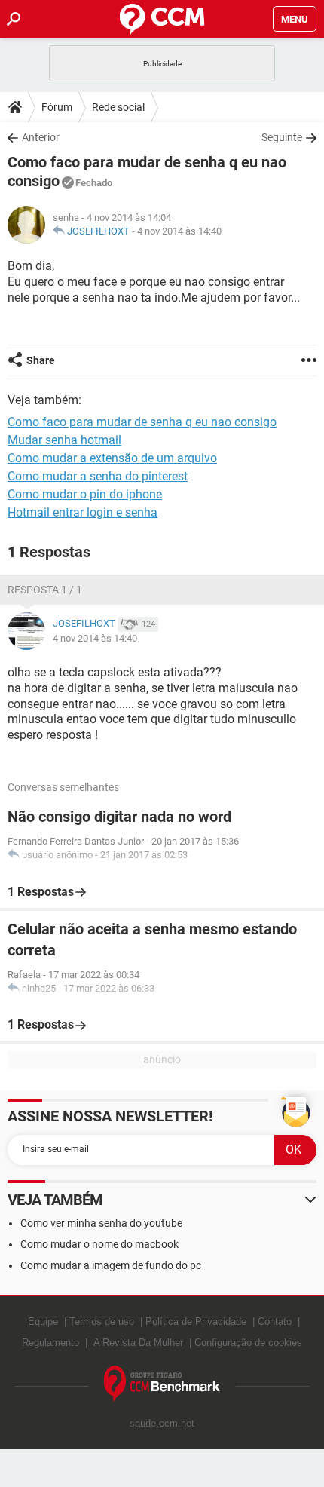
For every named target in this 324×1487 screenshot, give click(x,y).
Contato (275, 1321)
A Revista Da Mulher (138, 1342)
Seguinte (281, 137)
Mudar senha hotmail (64, 440)
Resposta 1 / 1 (45, 590)
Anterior (41, 137)
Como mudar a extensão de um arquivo (112, 458)
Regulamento (50, 1342)
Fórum (56, 107)
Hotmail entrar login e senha (82, 512)
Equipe (43, 1321)
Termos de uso (101, 1321)
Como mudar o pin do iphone (85, 494)
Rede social (118, 107)
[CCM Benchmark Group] (162, 1384)
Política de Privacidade (195, 1321)
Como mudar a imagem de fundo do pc (110, 1265)
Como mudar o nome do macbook (99, 1244)
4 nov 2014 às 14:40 (179, 231)
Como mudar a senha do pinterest (98, 476)
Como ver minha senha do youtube (101, 1223)
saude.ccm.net (162, 1423)
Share (40, 360)
